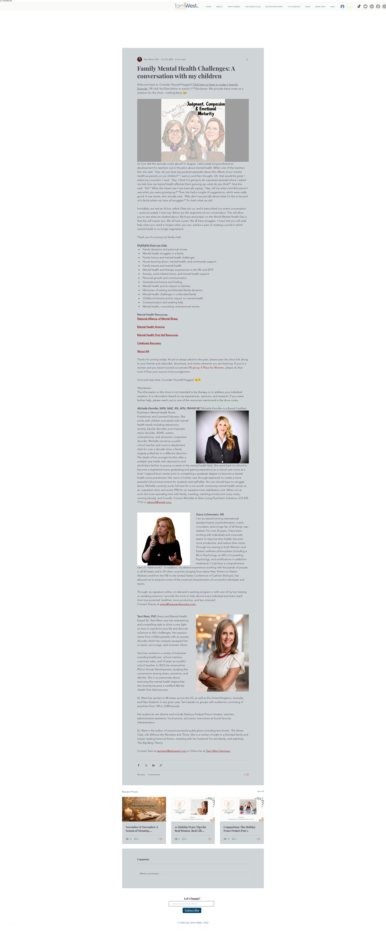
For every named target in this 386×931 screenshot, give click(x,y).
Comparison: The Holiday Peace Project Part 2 (239, 829)
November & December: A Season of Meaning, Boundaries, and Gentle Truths (142, 829)
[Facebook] (378, 6)
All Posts (126, 38)
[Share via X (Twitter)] (146, 765)
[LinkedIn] (372, 6)
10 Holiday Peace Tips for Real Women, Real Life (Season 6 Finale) (190, 829)
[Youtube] (365, 6)
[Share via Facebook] (138, 765)
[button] (260, 39)
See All (260, 791)
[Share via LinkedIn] (153, 765)
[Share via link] (160, 765)
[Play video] (193, 130)
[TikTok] (359, 6)
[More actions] (247, 59)
